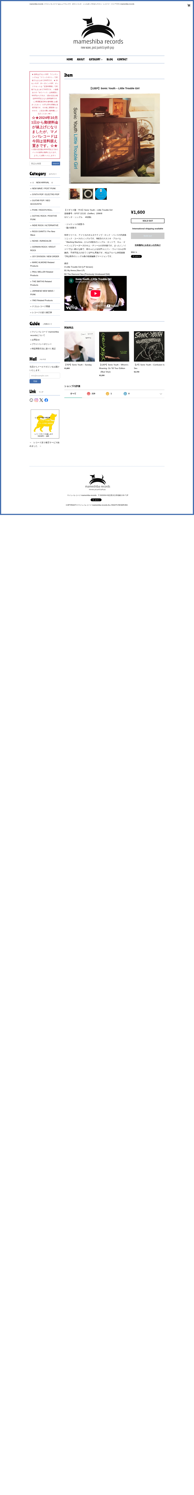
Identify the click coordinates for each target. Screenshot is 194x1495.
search (56, 163)
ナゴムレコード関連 (41, 306)
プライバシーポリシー (42, 344)
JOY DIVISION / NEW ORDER (45, 256)
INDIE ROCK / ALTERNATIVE (45, 225)
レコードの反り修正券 (42, 312)
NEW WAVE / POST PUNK (44, 188)
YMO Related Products (42, 300)
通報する (134, 252)
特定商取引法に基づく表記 (44, 348)
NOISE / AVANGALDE (41, 241)
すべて (73, 393)
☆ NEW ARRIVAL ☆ (42, 182)
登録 (35, 381)
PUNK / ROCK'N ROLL (42, 210)
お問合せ (36, 340)
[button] (96, 59)
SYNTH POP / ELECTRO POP (45, 194)
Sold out (148, 236)
